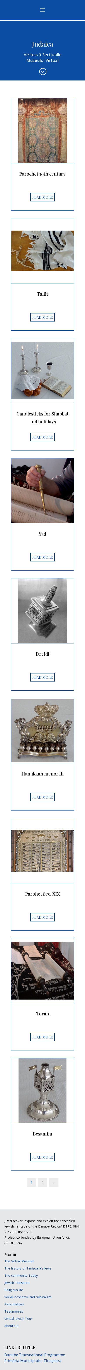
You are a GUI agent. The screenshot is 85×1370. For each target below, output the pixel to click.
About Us (11, 1325)
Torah (42, 1013)
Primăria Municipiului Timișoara (32, 1360)
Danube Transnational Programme (34, 1354)
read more (42, 197)
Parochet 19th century (42, 174)
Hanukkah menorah (43, 773)
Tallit (42, 294)
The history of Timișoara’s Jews (27, 1268)
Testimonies (13, 1311)
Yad (42, 534)
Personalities (14, 1304)
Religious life (13, 1290)
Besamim (42, 1134)
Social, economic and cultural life (28, 1297)
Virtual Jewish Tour (18, 1318)
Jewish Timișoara (16, 1282)
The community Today (21, 1275)
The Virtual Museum (19, 1261)
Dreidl (42, 654)
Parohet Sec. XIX (42, 894)
